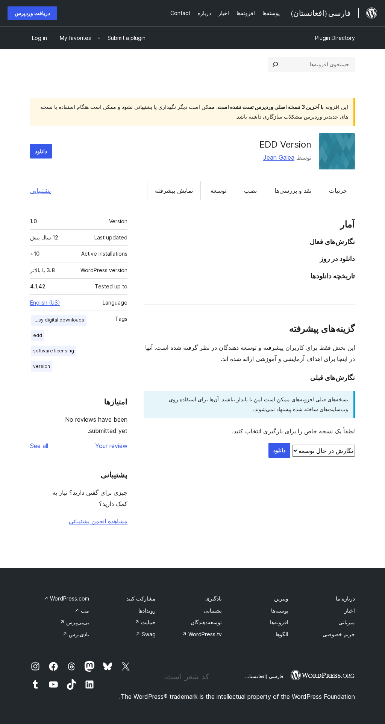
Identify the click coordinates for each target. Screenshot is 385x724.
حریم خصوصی (339, 634)
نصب (250, 190)
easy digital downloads (58, 320)
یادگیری (213, 598)
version (41, 366)
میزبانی (346, 622)
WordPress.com (66, 598)
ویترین (281, 598)
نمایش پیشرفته (174, 190)
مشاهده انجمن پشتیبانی (98, 521)
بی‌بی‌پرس (74, 622)
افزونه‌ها (279, 622)
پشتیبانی (40, 190)
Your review (111, 446)
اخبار (349, 610)
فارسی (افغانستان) (263, 676)
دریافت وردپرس (32, 13)
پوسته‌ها (279, 610)
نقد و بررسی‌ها (292, 190)
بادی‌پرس (75, 634)
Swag (145, 634)
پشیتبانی (213, 610)
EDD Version (285, 144)
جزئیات (338, 190)
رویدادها (147, 610)
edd (37, 335)
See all (39, 446)
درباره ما (345, 598)
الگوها (282, 634)
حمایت (145, 622)
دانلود (41, 151)
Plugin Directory (335, 38)
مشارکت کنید (141, 598)
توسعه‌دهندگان (206, 622)
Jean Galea (278, 157)
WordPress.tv (202, 634)
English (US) (45, 302)
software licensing (53, 351)
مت (81, 610)
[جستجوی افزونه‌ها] (275, 64)
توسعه (218, 190)
